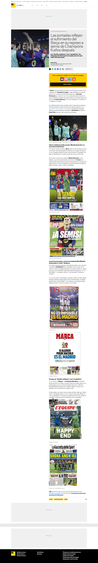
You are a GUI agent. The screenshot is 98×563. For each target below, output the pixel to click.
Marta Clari (46, 1)
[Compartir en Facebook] (58, 69)
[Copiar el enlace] (63, 69)
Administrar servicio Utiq (70, 559)
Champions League (58, 499)
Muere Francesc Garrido (55, 1)
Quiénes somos (21, 552)
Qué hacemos (21, 554)
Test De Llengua (26, 1)
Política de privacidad (69, 554)
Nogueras (72, 1)
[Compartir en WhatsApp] (52, 69)
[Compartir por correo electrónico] (60, 69)
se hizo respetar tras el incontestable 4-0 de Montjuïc (67, 107)
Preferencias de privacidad (71, 557)
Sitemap (39, 554)
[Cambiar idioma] (42, 5)
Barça (66, 499)
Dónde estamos (21, 555)
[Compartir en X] (50, 69)
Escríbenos (40, 552)
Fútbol (51, 499)
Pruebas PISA (65, 1)
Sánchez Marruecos (80, 1)
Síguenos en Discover (16, 1)
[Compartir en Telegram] (55, 69)
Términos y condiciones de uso (72, 552)
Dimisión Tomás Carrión (36, 1)
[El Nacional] (13, 5)
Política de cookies (68, 555)
